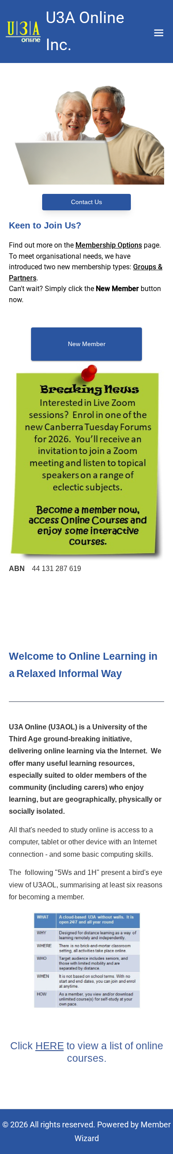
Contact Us (86, 201)
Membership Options (108, 245)
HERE (49, 1046)
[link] (23, 31)
